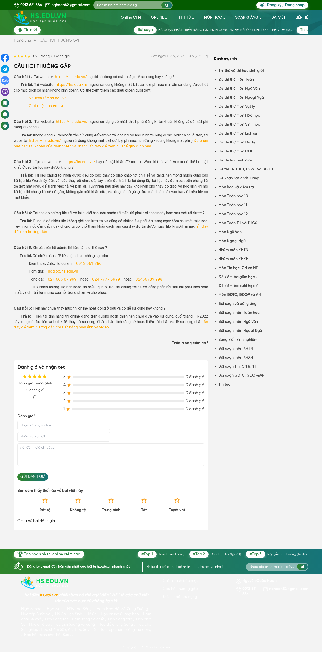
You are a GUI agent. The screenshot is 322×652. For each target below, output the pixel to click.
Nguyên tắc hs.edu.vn (47, 98)
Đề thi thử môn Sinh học (239, 124)
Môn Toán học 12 (233, 214)
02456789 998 (149, 279)
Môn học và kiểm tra (236, 187)
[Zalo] (5, 80)
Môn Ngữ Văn (230, 232)
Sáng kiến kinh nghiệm (238, 340)
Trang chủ (22, 40)
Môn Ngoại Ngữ (232, 241)
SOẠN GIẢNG (246, 18)
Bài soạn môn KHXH (236, 358)
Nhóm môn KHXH (233, 259)
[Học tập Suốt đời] (44, 582)
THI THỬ (184, 18)
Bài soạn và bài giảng (237, 304)
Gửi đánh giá (32, 477)
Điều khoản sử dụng (180, 597)
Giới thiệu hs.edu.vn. (47, 105)
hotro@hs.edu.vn (63, 271)
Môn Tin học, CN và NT (238, 268)
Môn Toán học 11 (233, 205)
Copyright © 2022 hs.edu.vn (146, 647)
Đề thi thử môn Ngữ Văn (239, 89)
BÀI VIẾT (278, 18)
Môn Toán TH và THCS (238, 223)
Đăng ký (274, 5)
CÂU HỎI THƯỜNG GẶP (60, 40)
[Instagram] (5, 69)
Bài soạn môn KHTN (236, 349)
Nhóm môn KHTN (233, 250)
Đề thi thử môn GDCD (237, 151)
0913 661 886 (31, 5)
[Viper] (5, 92)
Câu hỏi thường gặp (180, 589)
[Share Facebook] (5, 58)
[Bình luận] (5, 114)
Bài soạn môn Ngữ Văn (238, 322)
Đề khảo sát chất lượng (239, 178)
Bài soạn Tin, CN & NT (237, 367)
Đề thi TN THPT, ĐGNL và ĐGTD (246, 169)
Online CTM (131, 18)
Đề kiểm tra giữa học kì (239, 277)
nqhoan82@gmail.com (71, 5)
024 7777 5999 (106, 279)
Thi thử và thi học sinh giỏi (241, 71)
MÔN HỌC (213, 18)
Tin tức (224, 385)
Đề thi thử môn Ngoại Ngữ (241, 98)
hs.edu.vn (49, 595)
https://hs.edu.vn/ (71, 76)
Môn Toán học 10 (233, 196)
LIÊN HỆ (301, 18)
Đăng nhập (295, 5)
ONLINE (157, 18)
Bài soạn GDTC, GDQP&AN (242, 376)
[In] (5, 126)
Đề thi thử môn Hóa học (239, 116)
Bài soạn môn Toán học (239, 313)
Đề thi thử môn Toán (236, 80)
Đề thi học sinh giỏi (235, 160)
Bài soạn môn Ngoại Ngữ (240, 331)
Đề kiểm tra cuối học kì (238, 286)
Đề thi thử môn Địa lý (237, 142)
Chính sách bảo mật (180, 581)
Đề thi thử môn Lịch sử (238, 133)
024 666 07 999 (62, 279)
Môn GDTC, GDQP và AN (240, 295)
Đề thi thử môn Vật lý (237, 107)
